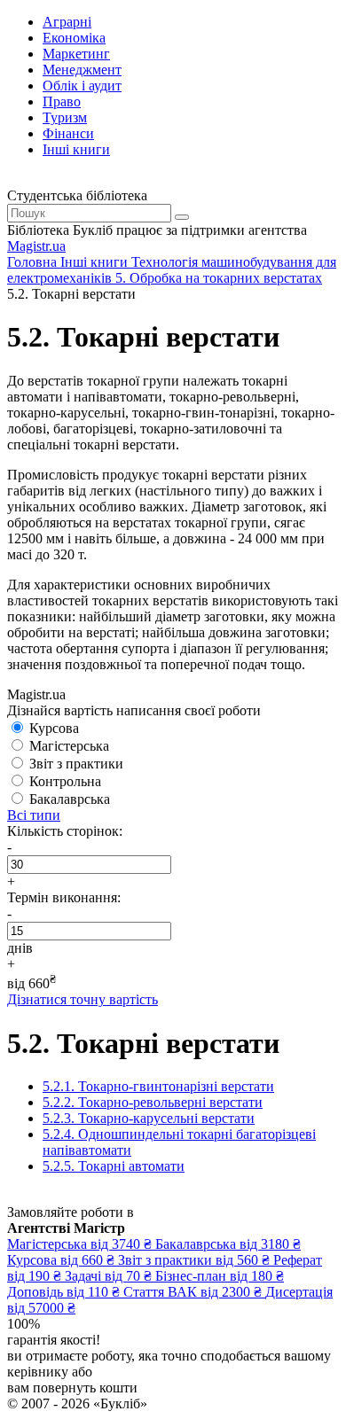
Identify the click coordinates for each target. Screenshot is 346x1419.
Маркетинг (76, 53)
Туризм (65, 117)
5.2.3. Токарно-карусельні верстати (149, 1118)
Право (62, 101)
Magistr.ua (36, 245)
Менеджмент (82, 69)
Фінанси (68, 133)
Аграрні (67, 21)
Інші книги (76, 149)
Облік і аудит (82, 85)
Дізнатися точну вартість (82, 999)
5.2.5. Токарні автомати (114, 1165)
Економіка (74, 37)
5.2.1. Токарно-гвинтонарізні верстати (158, 1086)
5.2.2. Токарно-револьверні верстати (153, 1102)
